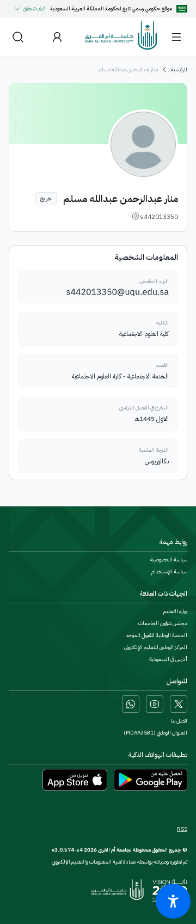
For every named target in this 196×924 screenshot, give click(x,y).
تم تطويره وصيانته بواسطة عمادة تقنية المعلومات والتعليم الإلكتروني (119, 862)
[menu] (176, 37)
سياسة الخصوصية (168, 560)
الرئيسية (179, 70)
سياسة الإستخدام (169, 572)
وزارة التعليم (175, 611)
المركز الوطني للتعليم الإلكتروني (155, 647)
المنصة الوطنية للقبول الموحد (156, 635)
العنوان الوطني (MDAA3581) (155, 733)
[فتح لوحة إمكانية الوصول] (173, 901)
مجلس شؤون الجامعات (162, 623)
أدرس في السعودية (168, 659)
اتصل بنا (179, 721)
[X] (178, 704)
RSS (182, 829)
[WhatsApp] (130, 704)
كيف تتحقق (34, 8)
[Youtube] (154, 704)
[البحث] (18, 36)
